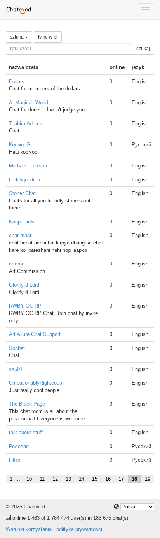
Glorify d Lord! (25, 285)
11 (42, 479)
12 (55, 479)
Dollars (16, 81)
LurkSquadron (24, 180)
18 (134, 479)
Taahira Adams (25, 124)
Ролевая (19, 446)
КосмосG (19, 145)
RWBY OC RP (25, 306)
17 (121, 479)
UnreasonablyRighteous (35, 383)
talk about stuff (26, 432)
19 (147, 479)
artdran (16, 264)
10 (29, 479)
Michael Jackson (28, 166)
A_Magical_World (28, 102)
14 (81, 479)
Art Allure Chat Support (35, 334)
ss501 (16, 369)
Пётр (14, 460)
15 (94, 479)
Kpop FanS (21, 222)
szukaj (143, 48)
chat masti (21, 235)
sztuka (17, 37)
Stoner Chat (22, 193)
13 (68, 479)
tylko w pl (47, 37)
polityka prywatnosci (79, 529)
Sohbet (17, 348)
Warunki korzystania (29, 529)
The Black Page (27, 404)
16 (108, 479)
